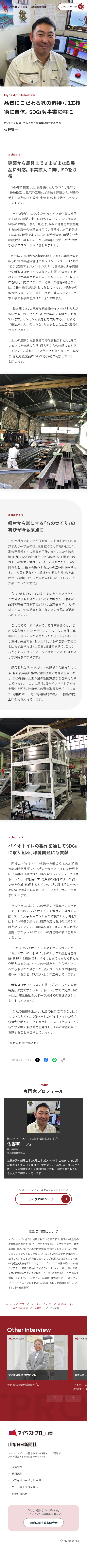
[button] (55, 1398)
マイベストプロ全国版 (25, 1487)
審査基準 (23, 1287)
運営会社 (17, 1467)
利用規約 (17, 1473)
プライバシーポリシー (25, 1480)
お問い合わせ (20, 1494)
